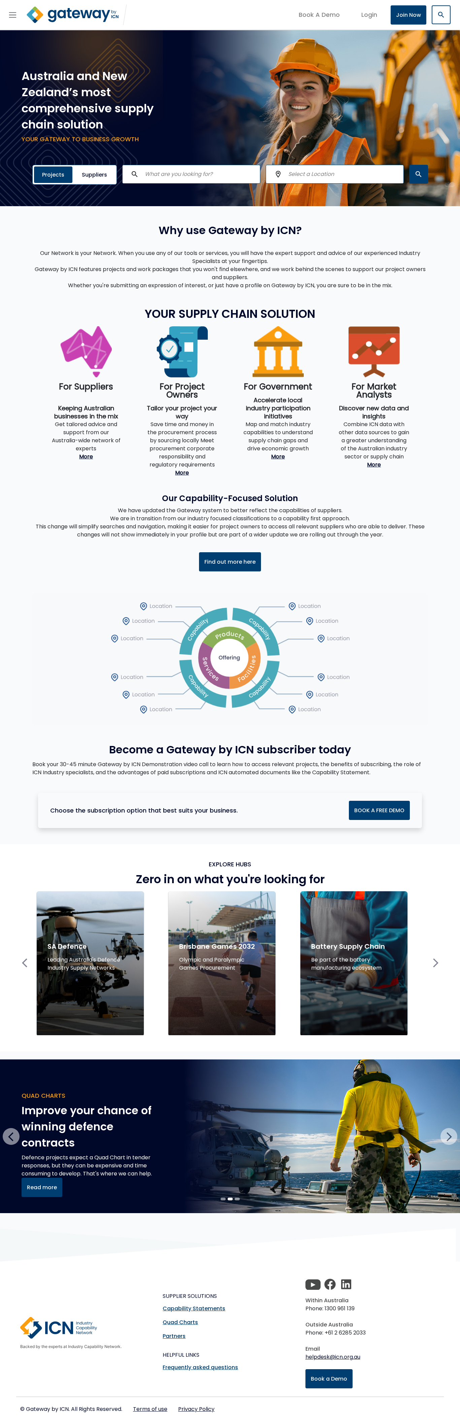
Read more (42, 1187)
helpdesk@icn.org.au (332, 1357)
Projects (53, 175)
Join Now (408, 15)
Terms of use (150, 1409)
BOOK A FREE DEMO (379, 810)
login (369, 14)
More (86, 456)
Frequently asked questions (200, 1367)
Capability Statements (194, 1308)
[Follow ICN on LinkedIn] (346, 1284)
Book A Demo (319, 15)
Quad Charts (180, 1322)
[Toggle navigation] (12, 15)
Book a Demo (329, 1379)
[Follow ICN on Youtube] (313, 1284)
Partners (174, 1336)
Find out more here (230, 562)
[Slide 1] (230, 1199)
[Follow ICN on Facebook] (330, 1284)
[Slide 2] (237, 1199)
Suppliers (94, 175)
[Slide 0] (223, 1199)
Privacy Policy (196, 1409)
